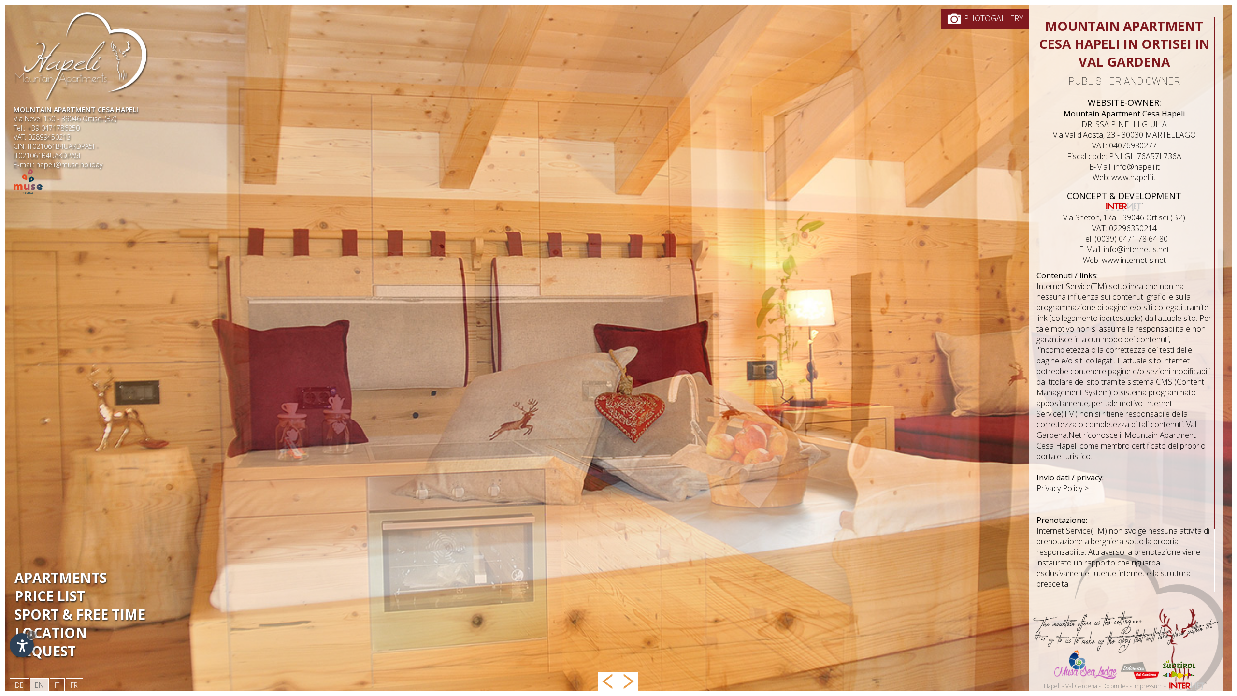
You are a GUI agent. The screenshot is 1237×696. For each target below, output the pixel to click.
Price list (49, 596)
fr (74, 685)
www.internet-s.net (1134, 260)
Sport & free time (79, 614)
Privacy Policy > (1062, 488)
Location (50, 633)
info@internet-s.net (1136, 249)
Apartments (60, 577)
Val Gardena (1081, 686)
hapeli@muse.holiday (69, 164)
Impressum (1148, 686)
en (39, 685)
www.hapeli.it (1133, 177)
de (19, 685)
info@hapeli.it (1137, 166)
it (57, 685)
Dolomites (1115, 686)
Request (45, 651)
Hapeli (1052, 686)
